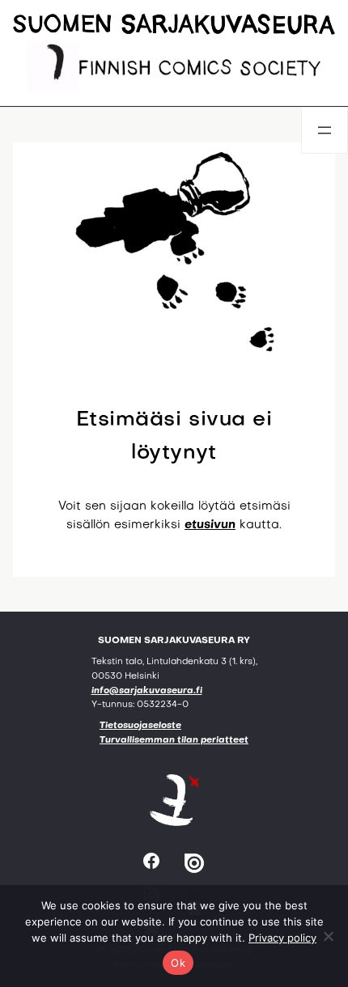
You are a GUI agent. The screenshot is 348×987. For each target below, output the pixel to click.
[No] (328, 936)
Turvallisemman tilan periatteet (174, 740)
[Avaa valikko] (324, 130)
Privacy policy (282, 937)
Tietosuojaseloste (140, 726)
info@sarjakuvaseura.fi (146, 691)
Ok (178, 962)
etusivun (210, 525)
